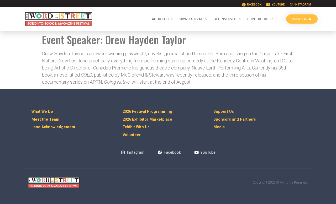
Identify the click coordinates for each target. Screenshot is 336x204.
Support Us (257, 19)
